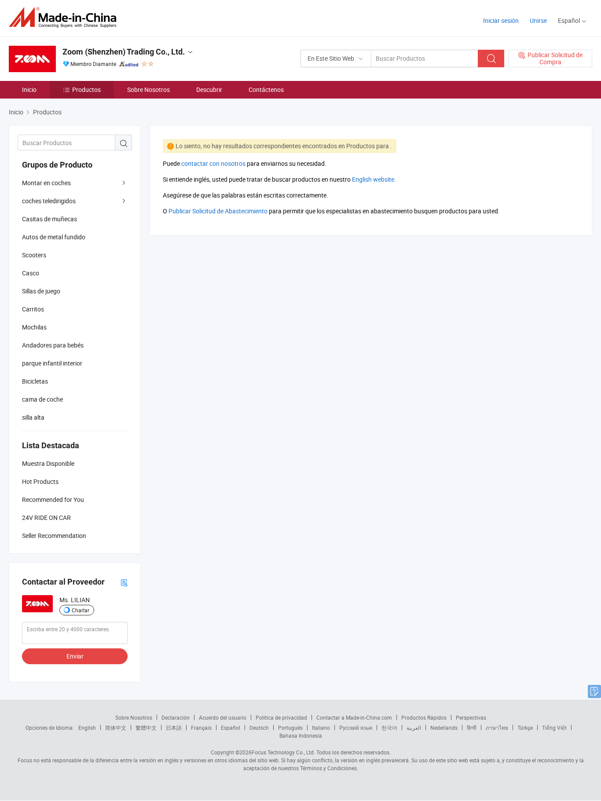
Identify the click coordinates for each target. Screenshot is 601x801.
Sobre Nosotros (148, 89)
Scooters (34, 255)
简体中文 (115, 727)
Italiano (321, 727)
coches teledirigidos (49, 201)
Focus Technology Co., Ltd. (283, 752)
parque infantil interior (52, 363)
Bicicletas (35, 381)
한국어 (389, 727)
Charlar (80, 610)
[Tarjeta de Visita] (124, 582)
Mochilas (34, 327)
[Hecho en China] (65, 17)
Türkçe (525, 727)
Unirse (538, 20)
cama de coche (42, 399)
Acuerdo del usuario (222, 717)
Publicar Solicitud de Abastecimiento (218, 211)
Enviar (75, 656)
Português (290, 727)
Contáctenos (266, 89)
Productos (86, 89)
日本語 (174, 727)
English (87, 727)
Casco (30, 273)
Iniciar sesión (501, 20)
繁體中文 (146, 727)
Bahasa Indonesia (300, 735)
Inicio (29, 89)
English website (373, 179)
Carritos (33, 309)
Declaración (175, 717)
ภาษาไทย (497, 727)
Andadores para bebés (53, 345)
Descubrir (209, 89)
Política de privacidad (281, 717)
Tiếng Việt (554, 727)
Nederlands (444, 727)
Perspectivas (471, 717)
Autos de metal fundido (53, 237)
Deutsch (259, 727)
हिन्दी (471, 727)
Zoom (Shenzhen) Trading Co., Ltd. (123, 51)
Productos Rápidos (424, 717)
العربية (414, 727)
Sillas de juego (41, 291)
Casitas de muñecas (49, 219)
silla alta (33, 417)
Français (201, 727)
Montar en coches (46, 183)
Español (230, 727)
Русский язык (355, 727)
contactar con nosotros (213, 163)
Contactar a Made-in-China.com (354, 717)
